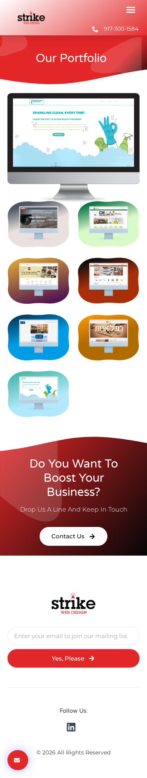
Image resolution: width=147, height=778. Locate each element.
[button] (130, 9)
